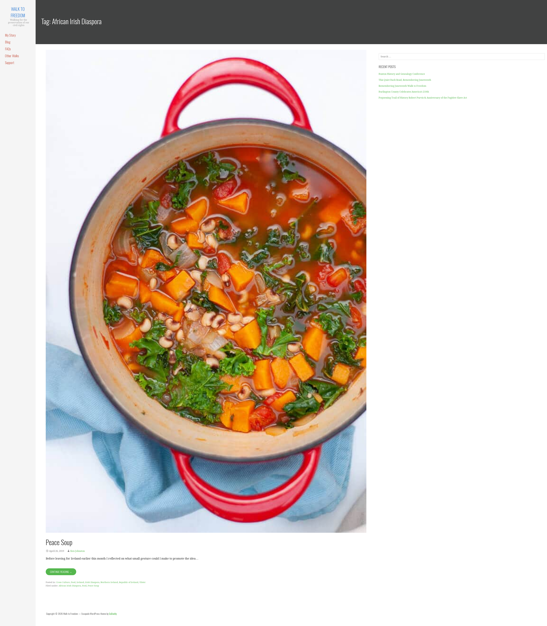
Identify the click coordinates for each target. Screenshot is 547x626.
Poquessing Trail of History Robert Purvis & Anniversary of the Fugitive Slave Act (423, 97)
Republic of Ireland (128, 582)
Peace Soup (59, 542)
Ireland (80, 582)
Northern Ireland (109, 582)
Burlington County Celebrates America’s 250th (404, 91)
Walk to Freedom (18, 12)
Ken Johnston (77, 551)
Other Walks (12, 55)
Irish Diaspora (92, 582)
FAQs (8, 48)
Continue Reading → (61, 572)
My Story (10, 35)
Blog (7, 41)
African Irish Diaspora (70, 586)
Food (73, 582)
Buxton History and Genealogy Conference (402, 74)
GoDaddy (113, 613)
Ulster (142, 582)
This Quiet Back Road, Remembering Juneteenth (405, 80)
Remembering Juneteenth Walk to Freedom (402, 86)
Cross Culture (63, 582)
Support (9, 62)
